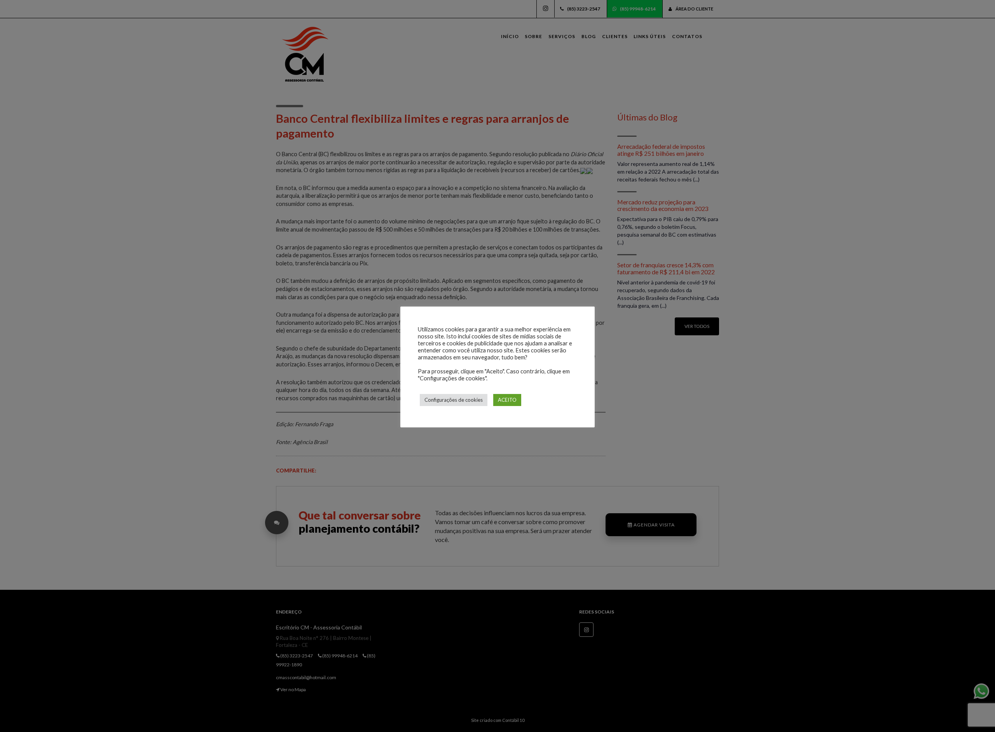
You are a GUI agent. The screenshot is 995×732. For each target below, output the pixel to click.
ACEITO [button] (507, 400)
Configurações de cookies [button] (453, 400)
